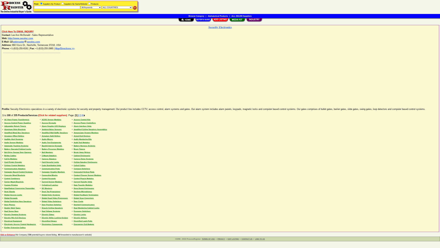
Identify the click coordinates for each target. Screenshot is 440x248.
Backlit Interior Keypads (52, 146)
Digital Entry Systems (51, 195)
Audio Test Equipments (51, 142)
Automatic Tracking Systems (16, 146)
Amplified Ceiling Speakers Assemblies (90, 129)
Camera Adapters (49, 159)
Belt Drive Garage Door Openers (17, 152)
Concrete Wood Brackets (14, 175)
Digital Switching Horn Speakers (17, 201)
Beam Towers (79, 149)
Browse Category (196, 16)
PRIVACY (221, 239)
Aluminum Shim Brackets (15, 129)
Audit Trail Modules (82, 142)
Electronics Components (52, 224)
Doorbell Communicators (84, 205)
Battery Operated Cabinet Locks (17, 149)
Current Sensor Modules (52, 182)
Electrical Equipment (13, 221)
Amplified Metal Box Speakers (17, 133)
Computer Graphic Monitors (53, 172)
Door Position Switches (51, 205)
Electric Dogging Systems (15, 214)
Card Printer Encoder (13, 162)
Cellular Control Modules (14, 165)
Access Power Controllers (85, 123)
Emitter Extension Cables (15, 228)
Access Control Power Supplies (17, 123)
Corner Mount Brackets (14, 182)
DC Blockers (47, 188)
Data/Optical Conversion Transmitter (19, 188)
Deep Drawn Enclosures (84, 188)
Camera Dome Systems (84, 159)
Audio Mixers (47, 139)
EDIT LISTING (233, 239)
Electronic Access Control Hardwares (20, 224)
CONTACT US (246, 239)
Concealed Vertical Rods (84, 172)
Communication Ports (51, 169)
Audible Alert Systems (13, 139)
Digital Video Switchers (51, 201)
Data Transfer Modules (83, 185)
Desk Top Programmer (51, 192)
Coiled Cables (79, 165)
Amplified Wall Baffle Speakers (55, 133)
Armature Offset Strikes (14, 136)
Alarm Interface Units (82, 126)
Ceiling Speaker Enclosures (85, 162)
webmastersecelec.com (26, 41)
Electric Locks (80, 214)
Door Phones (9, 205)
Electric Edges (48, 214)
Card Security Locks (50, 162)
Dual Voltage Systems (51, 211)
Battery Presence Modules (53, 149)
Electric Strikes (80, 218)
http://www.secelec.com (20, 38)
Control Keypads (49, 178)
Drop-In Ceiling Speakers (52, 208)
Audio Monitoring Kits (83, 139)
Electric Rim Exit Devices (15, 218)
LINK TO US (260, 239)
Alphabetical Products (218, 16)
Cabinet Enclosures (82, 156)
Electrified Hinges (49, 221)
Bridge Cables (10, 156)
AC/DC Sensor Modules (51, 120)
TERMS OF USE (208, 239)
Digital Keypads (11, 198)
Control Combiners (12, 178)
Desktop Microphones (83, 192)
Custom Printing (11, 185)
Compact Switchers (82, 169)
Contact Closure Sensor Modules (87, 175)
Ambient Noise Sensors (52, 129)
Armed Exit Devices (82, 136)
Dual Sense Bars (11, 211)
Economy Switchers (82, 211)
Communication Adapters (14, 169)
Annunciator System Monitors (86, 133)
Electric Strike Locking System (55, 218)
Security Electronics (220, 27)
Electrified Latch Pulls (83, 221)
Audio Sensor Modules (13, 142)
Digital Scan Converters (84, 198)
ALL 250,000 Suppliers (242, 16)
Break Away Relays (82, 152)
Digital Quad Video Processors (55, 198)
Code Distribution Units (51, 165)
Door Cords (78, 201)
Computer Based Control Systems (18, 172)
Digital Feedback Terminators (86, 195)
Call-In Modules (10, 159)
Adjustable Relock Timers (15, 126)
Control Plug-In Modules (84, 178)
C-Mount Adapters (49, 156)
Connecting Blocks (50, 175)
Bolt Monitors (47, 152)
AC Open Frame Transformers (16, 120)
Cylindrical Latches (50, 185)
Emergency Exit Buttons (84, 224)
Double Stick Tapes (12, 208)
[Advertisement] (105, 78)
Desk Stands (9, 192)
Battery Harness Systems (84, 146)
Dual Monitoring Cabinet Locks (86, 208)
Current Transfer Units (83, 182)
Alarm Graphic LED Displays (54, 126)
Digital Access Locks (13, 195)
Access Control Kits (82, 120)
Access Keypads (49, 123)
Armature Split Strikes (51, 136)
